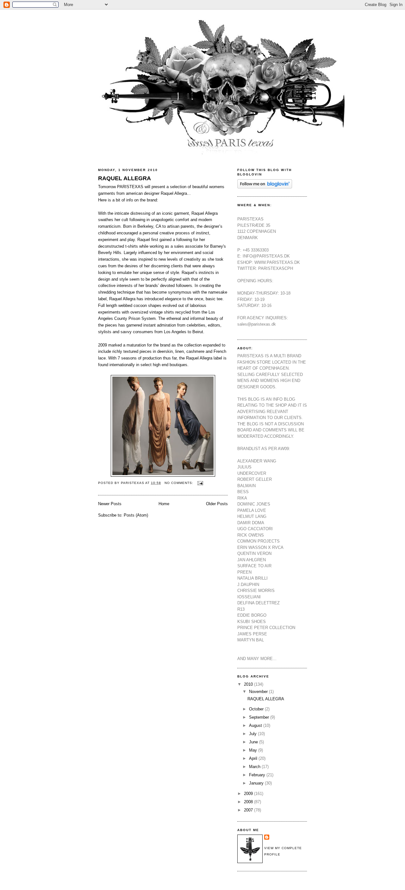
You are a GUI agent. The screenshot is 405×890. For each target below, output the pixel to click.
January (257, 783)
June (254, 742)
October (257, 709)
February (257, 774)
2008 (249, 801)
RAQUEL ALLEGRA (124, 178)
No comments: (180, 483)
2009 (249, 793)
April (254, 758)
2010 (249, 684)
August (256, 725)
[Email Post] (200, 483)
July (253, 733)
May (253, 750)
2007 (249, 810)
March (255, 766)
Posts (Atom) (136, 515)
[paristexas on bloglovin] (264, 187)
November (259, 691)
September (259, 717)
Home (164, 503)
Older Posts (217, 503)
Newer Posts (110, 503)
